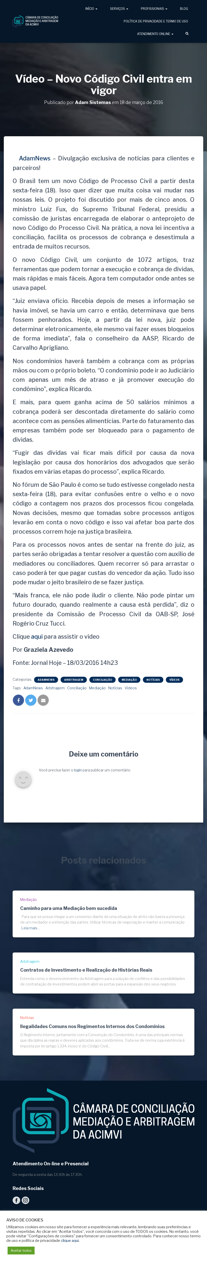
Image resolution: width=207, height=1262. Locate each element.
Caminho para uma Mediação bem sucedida (68, 908)
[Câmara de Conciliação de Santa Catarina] (35, 21)
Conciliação (102, 679)
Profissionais (153, 9)
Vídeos (174, 679)
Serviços (118, 9)
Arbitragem (73, 679)
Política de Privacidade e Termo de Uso (156, 21)
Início (90, 9)
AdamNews (33, 158)
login (78, 770)
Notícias (153, 679)
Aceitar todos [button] (21, 1250)
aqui (37, 636)
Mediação (129, 679)
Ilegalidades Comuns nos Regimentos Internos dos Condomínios (92, 1026)
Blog (184, 9)
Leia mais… (30, 928)
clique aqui (70, 1240)
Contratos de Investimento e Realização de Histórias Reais (86, 970)
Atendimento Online (154, 34)
